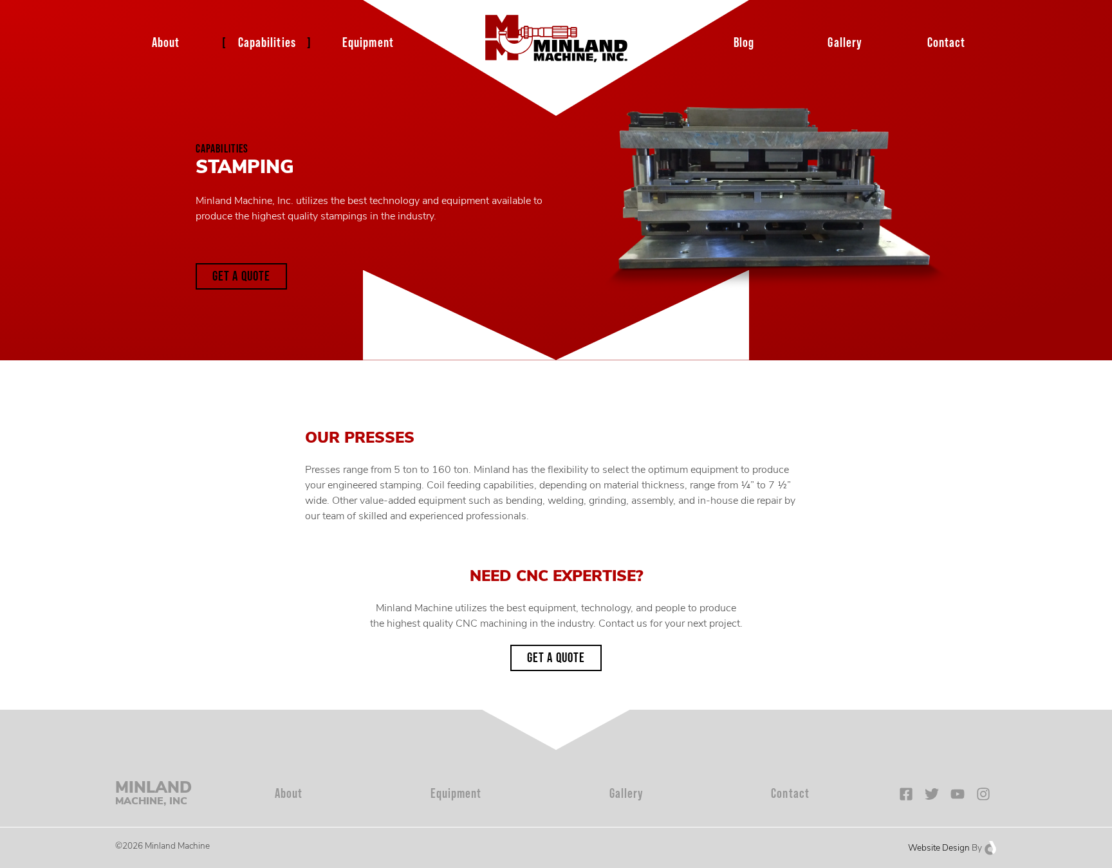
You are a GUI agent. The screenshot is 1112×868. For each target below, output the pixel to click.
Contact (946, 42)
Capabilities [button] (267, 42)
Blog (744, 42)
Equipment (368, 42)
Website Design (939, 848)
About (166, 42)
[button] (241, 276)
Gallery (845, 42)
